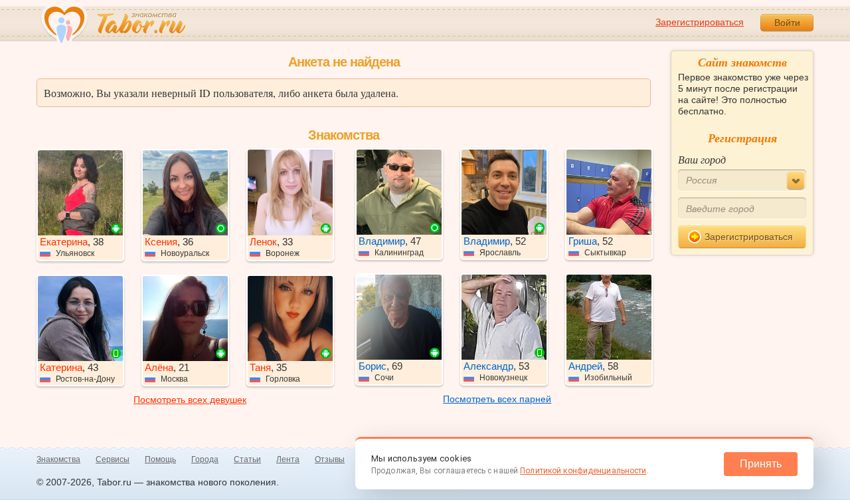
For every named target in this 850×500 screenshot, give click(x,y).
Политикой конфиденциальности (583, 470)
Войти (787, 22)
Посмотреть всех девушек (189, 399)
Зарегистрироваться (699, 22)
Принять (761, 463)
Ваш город (702, 159)
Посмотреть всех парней (497, 399)
